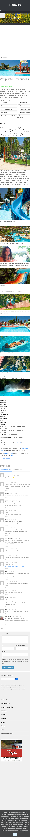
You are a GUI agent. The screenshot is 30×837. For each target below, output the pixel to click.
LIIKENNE (3, 718)
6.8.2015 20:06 (13, 597)
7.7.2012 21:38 (12, 519)
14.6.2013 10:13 (13, 549)
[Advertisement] (15, 40)
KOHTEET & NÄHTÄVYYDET (8, 707)
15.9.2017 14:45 (17, 616)
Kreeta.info (15, 5)
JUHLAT (3, 722)
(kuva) (19, 443)
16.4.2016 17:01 (12, 609)
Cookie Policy (4, 700)
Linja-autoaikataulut (5, 459)
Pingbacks (17, 469)
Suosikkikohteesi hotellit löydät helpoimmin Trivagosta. (13, 687)
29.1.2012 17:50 (18, 474)
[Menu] (0, 10)
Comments (6, 469)
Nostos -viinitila (8, 453)
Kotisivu (4, 651)
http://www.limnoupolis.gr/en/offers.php (14, 566)
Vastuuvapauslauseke (7, 733)
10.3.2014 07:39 (13, 582)
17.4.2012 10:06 (13, 500)
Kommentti (5, 634)
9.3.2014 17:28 (11, 571)
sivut (12, 455)
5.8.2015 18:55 (12, 590)
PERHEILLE (4, 711)
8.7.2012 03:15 (13, 528)
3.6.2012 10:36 (12, 510)
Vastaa (6, 480)
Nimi (3, 645)
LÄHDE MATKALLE (6, 703)
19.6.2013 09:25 (13, 556)
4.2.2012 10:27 (12, 483)
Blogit (2, 730)
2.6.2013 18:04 (17, 538)
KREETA (3, 715)
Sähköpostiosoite (21, 645)
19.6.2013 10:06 (13, 562)
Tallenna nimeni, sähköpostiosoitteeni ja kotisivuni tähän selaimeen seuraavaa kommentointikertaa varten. (15, 661)
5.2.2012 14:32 (13, 493)
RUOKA (3, 726)
